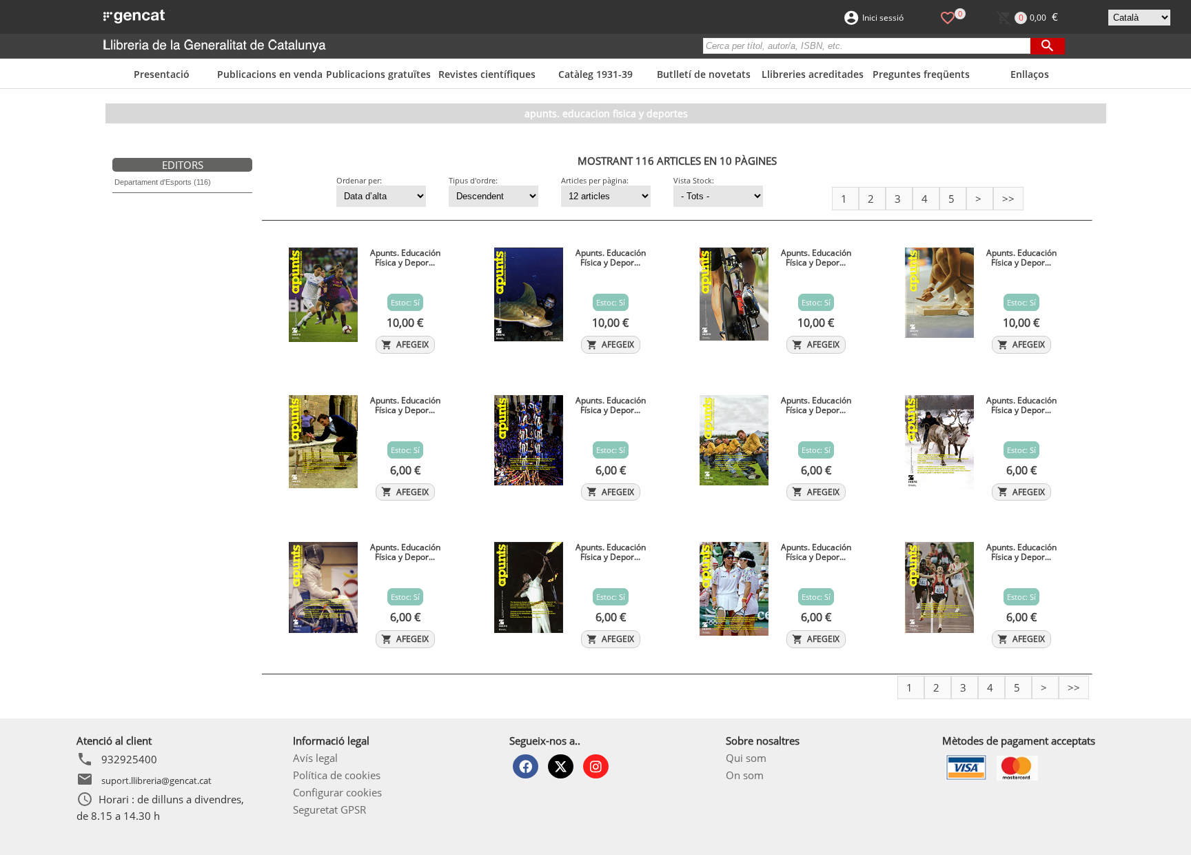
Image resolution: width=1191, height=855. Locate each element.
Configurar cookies (337, 792)
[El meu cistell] (1004, 16)
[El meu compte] (851, 16)
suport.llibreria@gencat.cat (156, 780)
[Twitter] (560, 766)
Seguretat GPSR (329, 809)
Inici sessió (883, 17)
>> (1008, 198)
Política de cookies (336, 775)
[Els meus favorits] (947, 16)
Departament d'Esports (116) (162, 182)
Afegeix (405, 344)
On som (745, 775)
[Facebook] (525, 766)
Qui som (746, 758)
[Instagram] (596, 766)
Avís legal (315, 758)
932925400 (129, 759)
